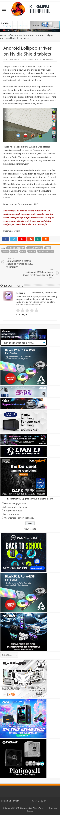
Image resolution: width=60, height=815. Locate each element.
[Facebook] (36, 801)
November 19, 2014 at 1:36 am (44, 292)
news (5, 251)
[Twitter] (38, 801)
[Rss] (33, 801)
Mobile (22, 35)
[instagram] (45, 801)
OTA (23, 251)
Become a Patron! (11, 230)
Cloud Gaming (35, 248)
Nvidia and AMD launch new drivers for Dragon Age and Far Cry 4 (38, 273)
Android (31, 35)
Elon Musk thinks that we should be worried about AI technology (19, 262)
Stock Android (46, 251)
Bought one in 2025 (13, 510)
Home (3, 35)
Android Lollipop (16, 248)
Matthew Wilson (12, 59)
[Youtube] (42, 801)
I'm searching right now (15, 503)
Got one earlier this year (15, 507)
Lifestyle (12, 35)
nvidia (14, 251)
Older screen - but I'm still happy (19, 517)
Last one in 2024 (11, 514)
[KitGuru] (30, 7)
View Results (30, 528)
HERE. (35, 204)
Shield (32, 251)
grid (48, 248)
